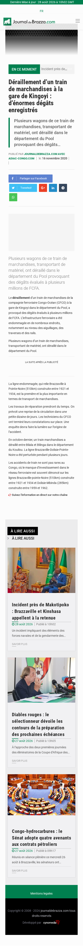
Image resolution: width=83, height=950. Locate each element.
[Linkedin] (53, 188)
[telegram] (63, 188)
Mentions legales (41, 893)
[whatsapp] (13, 197)
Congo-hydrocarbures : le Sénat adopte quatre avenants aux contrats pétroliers (41, 838)
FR (41, 11)
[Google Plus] (43, 188)
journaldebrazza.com (55, 910)
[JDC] (29, 21)
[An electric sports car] (41, 570)
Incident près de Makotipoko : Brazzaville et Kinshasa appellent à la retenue (40, 611)
